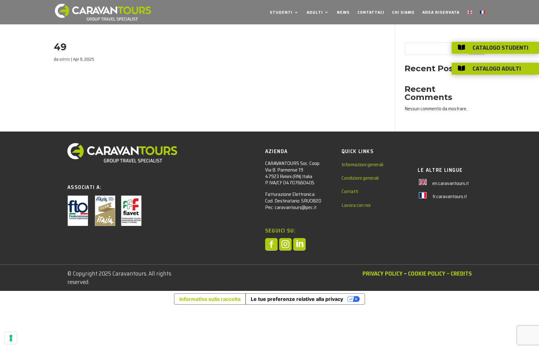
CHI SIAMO (403, 13)
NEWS (343, 13)
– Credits (458, 273)
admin (64, 59)
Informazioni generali (362, 164)
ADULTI (315, 13)
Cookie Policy (426, 273)
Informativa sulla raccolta (209, 299)
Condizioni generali (360, 178)
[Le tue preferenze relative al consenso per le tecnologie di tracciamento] (11, 338)
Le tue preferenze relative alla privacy (297, 299)
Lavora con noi (356, 205)
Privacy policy (382, 273)
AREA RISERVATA (440, 13)
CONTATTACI (370, 13)
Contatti (350, 191)
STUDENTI (281, 13)
